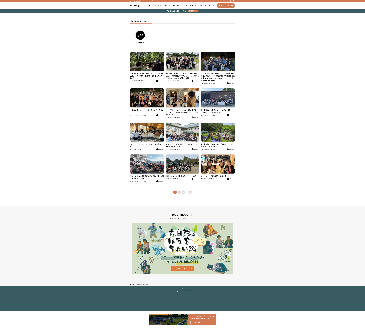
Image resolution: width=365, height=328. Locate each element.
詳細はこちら (193, 11)
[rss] (231, 1)
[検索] (233, 1)
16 (190, 192)
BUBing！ (135, 5)
